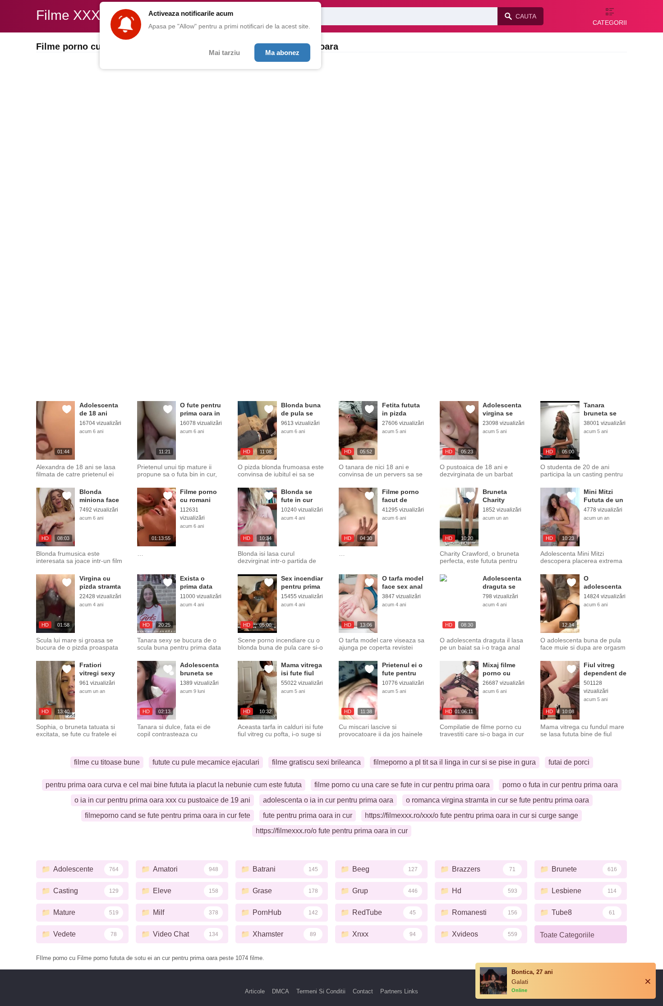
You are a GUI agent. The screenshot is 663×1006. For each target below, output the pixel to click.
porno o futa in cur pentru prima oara (560, 785)
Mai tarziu (224, 52)
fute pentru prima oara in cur (307, 815)
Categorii (610, 22)
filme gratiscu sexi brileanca (316, 762)
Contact (363, 991)
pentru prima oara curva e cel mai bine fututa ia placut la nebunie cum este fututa (174, 785)
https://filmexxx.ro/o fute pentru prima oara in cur (332, 831)
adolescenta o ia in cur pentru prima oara (328, 800)
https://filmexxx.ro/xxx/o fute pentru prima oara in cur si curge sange (471, 815)
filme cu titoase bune (107, 762)
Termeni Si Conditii (320, 991)
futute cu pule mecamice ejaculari (205, 762)
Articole (255, 991)
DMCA (280, 991)
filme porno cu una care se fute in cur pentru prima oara (402, 785)
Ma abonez (282, 52)
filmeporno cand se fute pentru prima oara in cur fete (167, 815)
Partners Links (399, 991)
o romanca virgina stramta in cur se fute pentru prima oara (497, 800)
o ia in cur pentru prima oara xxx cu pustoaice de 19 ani (162, 800)
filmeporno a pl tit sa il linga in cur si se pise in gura (454, 762)
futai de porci (568, 762)
